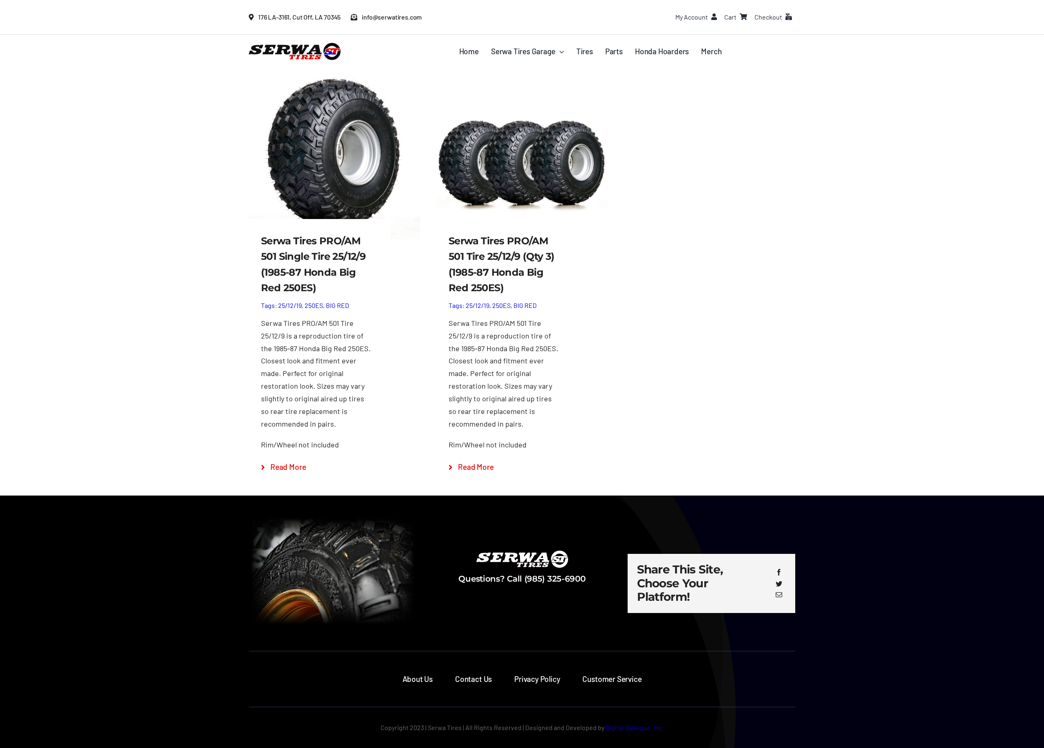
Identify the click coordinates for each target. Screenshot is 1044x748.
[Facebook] (779, 572)
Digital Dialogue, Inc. (635, 727)
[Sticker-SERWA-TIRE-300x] (295, 46)
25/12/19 (290, 305)
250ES (314, 305)
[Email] (779, 594)
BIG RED (337, 305)
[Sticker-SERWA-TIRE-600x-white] (522, 554)
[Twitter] (779, 583)
